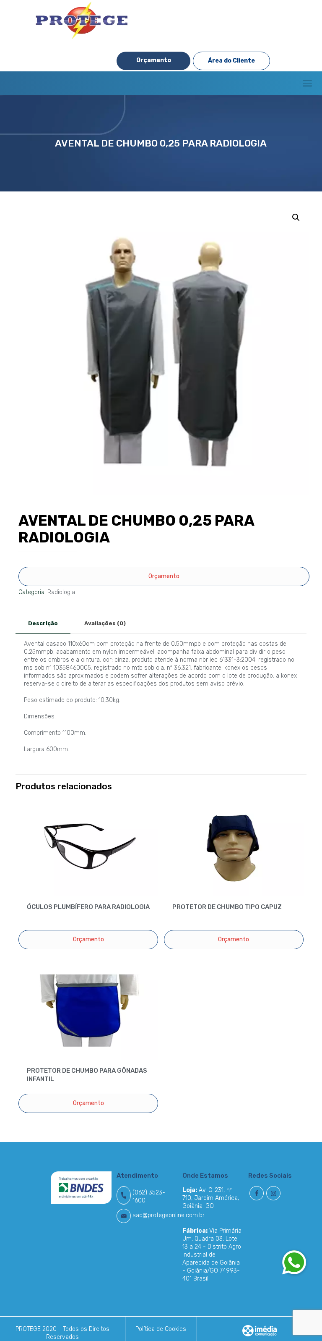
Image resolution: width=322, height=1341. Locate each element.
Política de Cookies (160, 1329)
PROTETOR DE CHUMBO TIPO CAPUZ (227, 907)
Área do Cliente (231, 60)
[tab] (43, 623)
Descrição (43, 623)
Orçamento (153, 60)
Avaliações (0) (105, 623)
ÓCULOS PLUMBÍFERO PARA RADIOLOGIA (88, 907)
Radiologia (61, 592)
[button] (294, 1262)
